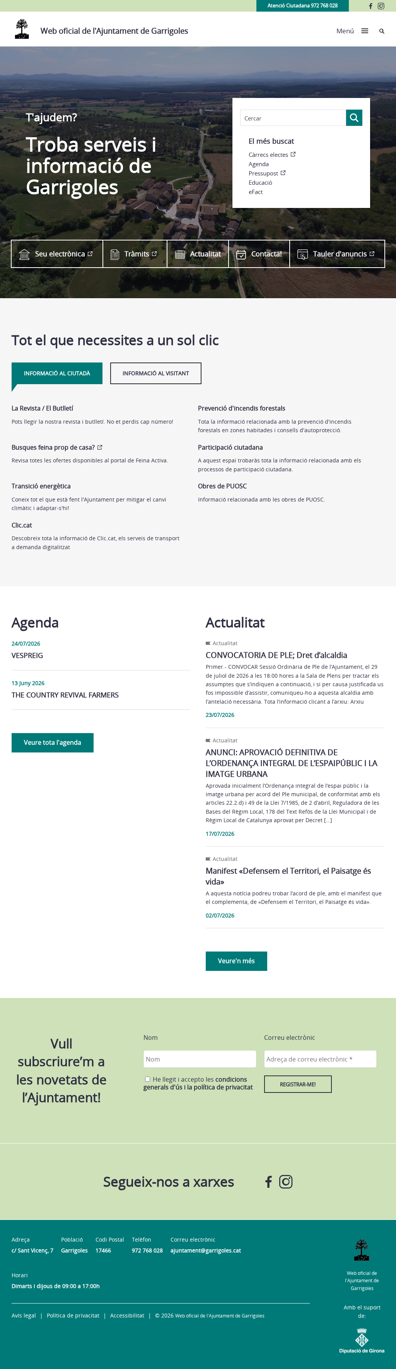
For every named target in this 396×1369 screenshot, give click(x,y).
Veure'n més (236, 961)
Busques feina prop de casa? (53, 447)
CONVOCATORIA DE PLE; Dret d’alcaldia (276, 655)
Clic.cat (22, 525)
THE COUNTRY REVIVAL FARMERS (65, 694)
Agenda (259, 164)
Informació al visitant (156, 373)
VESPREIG (27, 655)
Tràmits (137, 253)
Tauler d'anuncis (340, 253)
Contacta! (266, 253)
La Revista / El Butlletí (42, 408)
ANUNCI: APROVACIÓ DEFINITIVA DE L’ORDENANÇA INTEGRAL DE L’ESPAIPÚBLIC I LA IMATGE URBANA (291, 763)
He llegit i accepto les (198, 1083)
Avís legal (24, 1315)
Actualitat (205, 253)
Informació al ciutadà (57, 373)
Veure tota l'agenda (52, 742)
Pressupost (263, 173)
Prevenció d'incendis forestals (241, 408)
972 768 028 (147, 1250)
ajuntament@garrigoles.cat (206, 1250)
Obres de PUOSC (222, 486)
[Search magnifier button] (354, 118)
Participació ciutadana (230, 447)
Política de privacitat (73, 1315)
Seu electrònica (60, 253)
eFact (256, 192)
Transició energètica (41, 486)
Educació (260, 182)
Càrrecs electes (268, 154)
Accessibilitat (127, 1315)
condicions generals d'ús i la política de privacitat (198, 1083)
